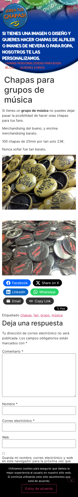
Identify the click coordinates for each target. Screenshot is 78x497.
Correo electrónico (18, 420)
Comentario (12, 351)
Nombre (9, 404)
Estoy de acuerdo (39, 488)
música (57, 315)
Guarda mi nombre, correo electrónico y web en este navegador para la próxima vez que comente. (37, 461)
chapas (26, 315)
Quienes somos (32, 67)
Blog (9, 67)
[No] (71, 480)
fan (35, 315)
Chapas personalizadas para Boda (33, 63)
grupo (45, 315)
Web (5, 437)
